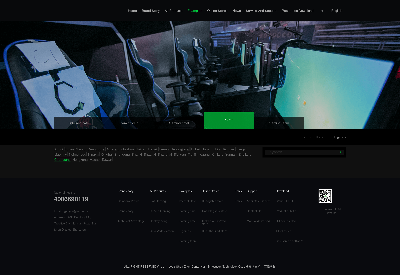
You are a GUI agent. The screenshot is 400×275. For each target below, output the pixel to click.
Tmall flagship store (214, 211)
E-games (340, 137)
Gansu (81, 149)
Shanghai (165, 154)
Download (282, 191)
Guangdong (96, 149)
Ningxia (93, 154)
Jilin (217, 149)
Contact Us (254, 211)
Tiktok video (283, 231)
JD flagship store (213, 201)
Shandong (122, 154)
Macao (95, 159)
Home (132, 10)
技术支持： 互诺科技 (262, 266)
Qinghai (107, 154)
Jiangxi (241, 149)
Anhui (58, 149)
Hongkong (80, 159)
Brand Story (151, 10)
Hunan (206, 149)
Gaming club (187, 211)
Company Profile (128, 201)
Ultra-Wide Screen (162, 231)
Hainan (141, 149)
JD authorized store (214, 231)
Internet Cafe (187, 201)
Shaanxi (150, 154)
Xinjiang (217, 154)
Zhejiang (245, 154)
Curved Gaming (160, 211)
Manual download (258, 221)
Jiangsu (228, 149)
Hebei (152, 149)
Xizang (204, 154)
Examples (195, 10)
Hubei (195, 149)
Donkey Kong (158, 221)
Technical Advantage (131, 221)
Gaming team (188, 241)
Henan (164, 149)
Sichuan (180, 154)
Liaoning (60, 154)
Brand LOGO (284, 201)
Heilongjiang (180, 149)
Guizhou (127, 149)
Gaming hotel (187, 221)
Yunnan (231, 154)
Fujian (69, 149)
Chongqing (62, 159)
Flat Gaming (158, 201)
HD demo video (286, 221)
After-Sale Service (259, 201)
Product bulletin (286, 211)
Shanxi (137, 154)
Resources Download (298, 10)
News (236, 10)
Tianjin (193, 154)
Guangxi (113, 149)
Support (252, 191)
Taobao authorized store (214, 222)
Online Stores (217, 10)
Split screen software (289, 241)
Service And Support (261, 10)
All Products (173, 10)
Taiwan (107, 159)
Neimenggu (77, 154)
